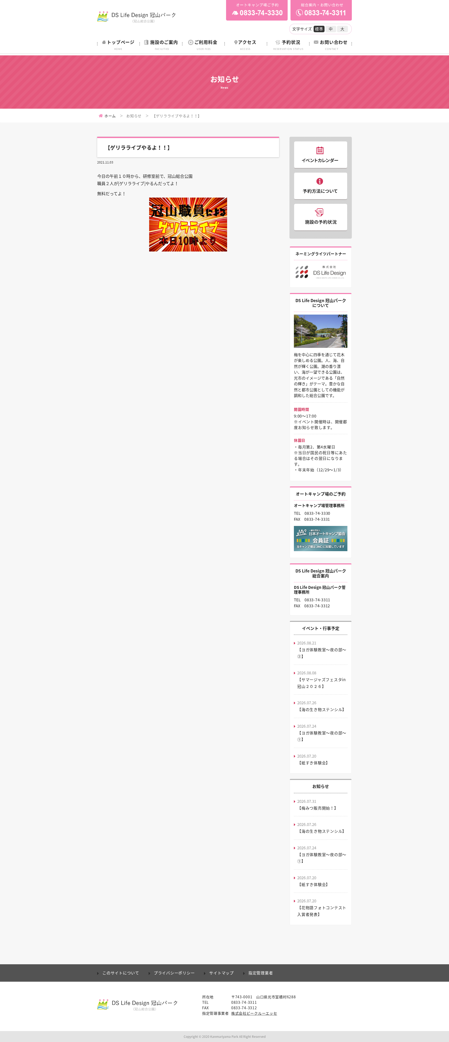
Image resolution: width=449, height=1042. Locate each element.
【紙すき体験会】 (313, 763)
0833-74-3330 (317, 513)
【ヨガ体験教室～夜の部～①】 (321, 736)
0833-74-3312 (317, 606)
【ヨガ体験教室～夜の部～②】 (321, 653)
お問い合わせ (334, 44)
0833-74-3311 (317, 600)
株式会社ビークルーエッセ (254, 1013)
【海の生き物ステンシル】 (321, 709)
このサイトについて (120, 973)
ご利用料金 (205, 44)
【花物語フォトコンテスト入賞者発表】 (321, 911)
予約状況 (288, 44)
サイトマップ (221, 973)
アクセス (247, 44)
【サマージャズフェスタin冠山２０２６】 (321, 683)
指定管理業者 (260, 973)
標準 (319, 29)
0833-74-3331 (317, 519)
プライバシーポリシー (174, 973)
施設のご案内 (164, 44)
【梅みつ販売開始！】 (317, 808)
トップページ (121, 44)
